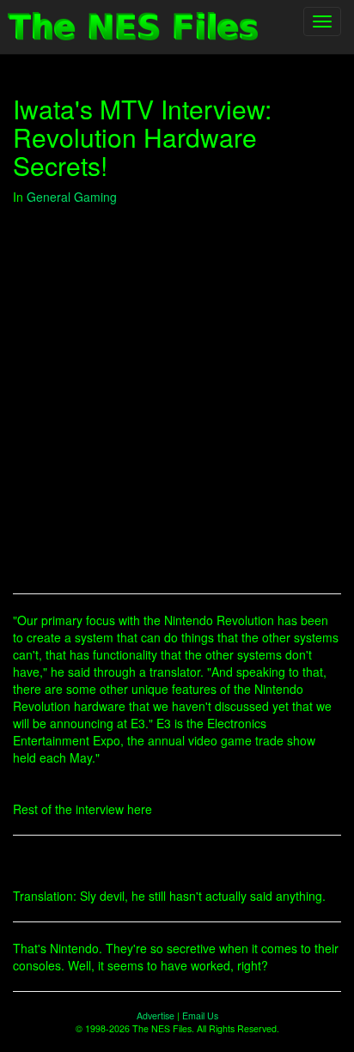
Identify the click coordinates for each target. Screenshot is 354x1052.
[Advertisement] (177, 399)
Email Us (200, 1015)
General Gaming (72, 196)
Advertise (155, 1015)
